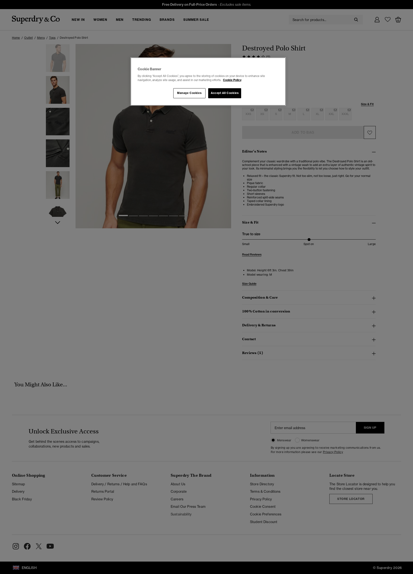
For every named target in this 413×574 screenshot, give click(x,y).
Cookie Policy (232, 80)
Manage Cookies (189, 93)
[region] (208, 81)
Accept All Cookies (225, 93)
